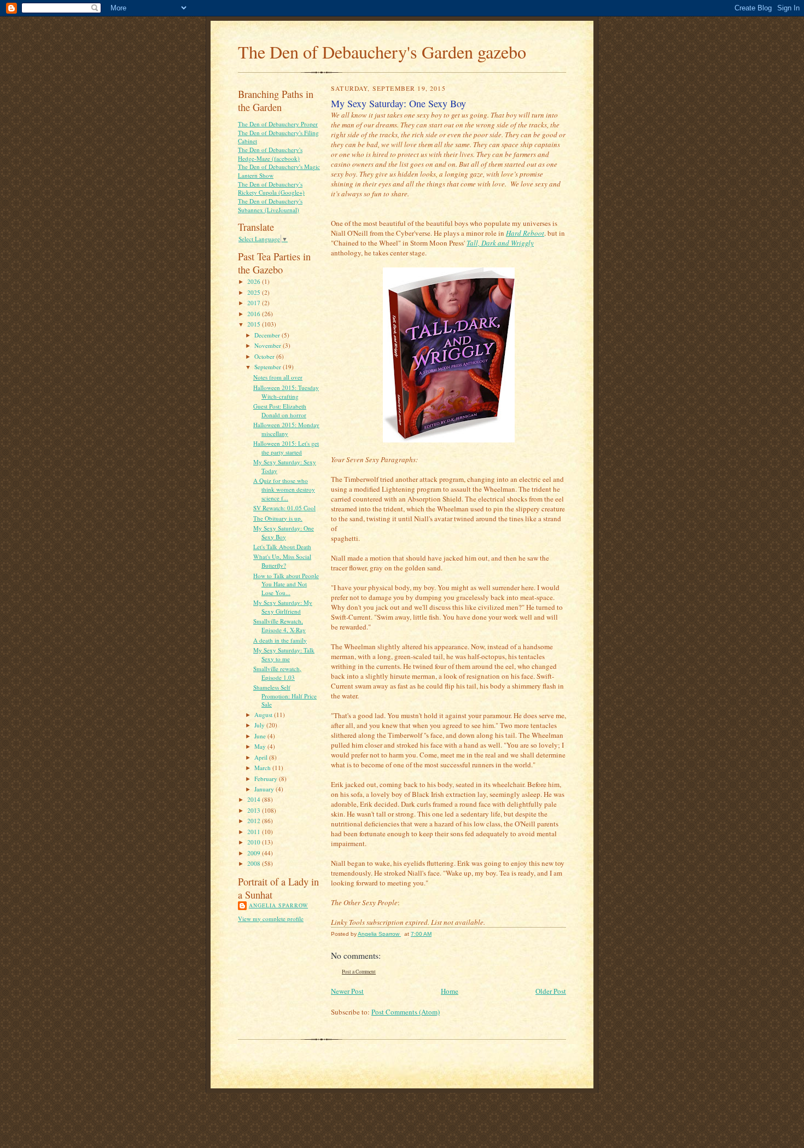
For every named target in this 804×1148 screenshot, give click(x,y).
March (263, 768)
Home (449, 991)
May (260, 746)
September (268, 367)
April (261, 757)
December (268, 335)
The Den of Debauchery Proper (278, 124)
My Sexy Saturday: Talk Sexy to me (283, 654)
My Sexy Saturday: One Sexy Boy (283, 532)
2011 (254, 832)
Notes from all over (277, 377)
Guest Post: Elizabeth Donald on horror (279, 410)
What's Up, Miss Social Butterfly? (282, 560)
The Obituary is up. (277, 518)
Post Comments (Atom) (405, 1012)
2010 (254, 842)
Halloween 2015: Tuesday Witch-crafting (286, 391)
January (265, 789)
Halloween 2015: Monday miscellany (286, 429)
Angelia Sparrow (278, 905)
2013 (254, 810)
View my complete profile (271, 918)
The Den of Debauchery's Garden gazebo (382, 51)
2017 (254, 303)
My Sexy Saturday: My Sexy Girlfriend (282, 606)
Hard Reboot (525, 233)
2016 (254, 314)
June (260, 736)
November (268, 345)
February (266, 778)
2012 (254, 821)
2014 (254, 799)
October (265, 356)
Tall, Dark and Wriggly (500, 243)
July (260, 725)
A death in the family (280, 640)
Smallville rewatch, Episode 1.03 (277, 673)
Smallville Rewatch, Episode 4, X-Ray (279, 625)
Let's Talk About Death (282, 547)
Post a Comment (359, 971)
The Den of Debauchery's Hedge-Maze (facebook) (270, 153)
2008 (254, 863)
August (264, 714)
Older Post (550, 991)
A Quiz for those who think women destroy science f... (284, 489)
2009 (254, 853)
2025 (254, 292)
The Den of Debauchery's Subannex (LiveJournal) (270, 205)
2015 (254, 324)
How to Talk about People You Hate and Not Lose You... (286, 584)
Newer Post (347, 991)
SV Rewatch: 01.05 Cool (284, 508)
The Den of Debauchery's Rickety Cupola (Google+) (271, 188)
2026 (254, 281)
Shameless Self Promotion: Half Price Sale (285, 695)
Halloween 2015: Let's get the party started (286, 447)
